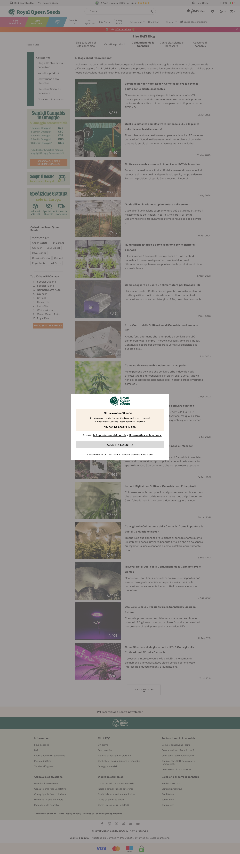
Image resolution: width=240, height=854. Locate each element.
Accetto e (122, 435)
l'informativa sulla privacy (145, 435)
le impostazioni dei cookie (109, 435)
